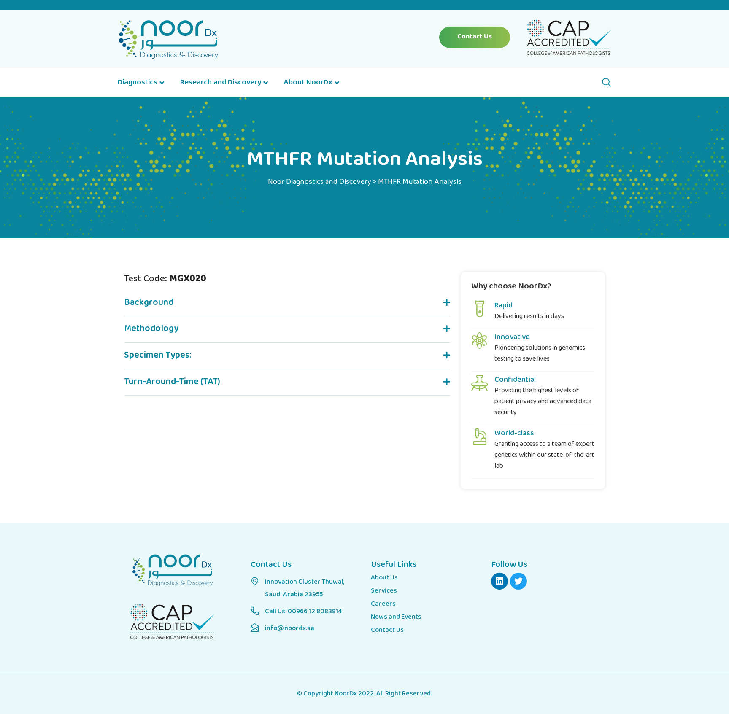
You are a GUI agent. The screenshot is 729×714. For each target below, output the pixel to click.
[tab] (287, 303)
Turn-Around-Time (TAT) (172, 382)
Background (148, 303)
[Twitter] (518, 581)
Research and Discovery (220, 82)
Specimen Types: (157, 356)
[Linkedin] (499, 581)
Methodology (151, 329)
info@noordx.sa (289, 628)
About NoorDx (308, 82)
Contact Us (474, 37)
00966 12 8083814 (315, 611)
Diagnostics (137, 82)
